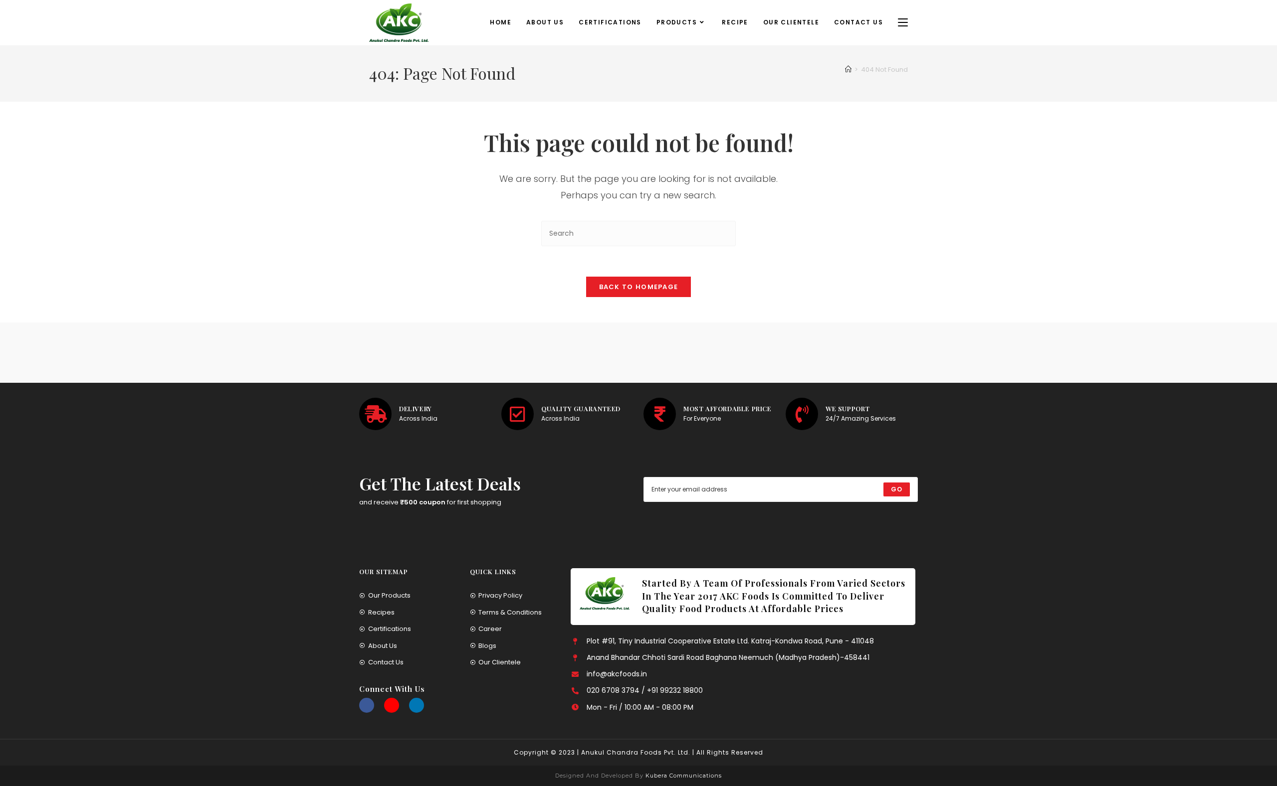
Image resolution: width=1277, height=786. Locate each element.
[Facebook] (366, 705)
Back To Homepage (638, 287)
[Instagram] (391, 705)
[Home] (848, 69)
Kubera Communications (682, 775)
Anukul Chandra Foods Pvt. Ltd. (635, 752)
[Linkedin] (416, 705)
